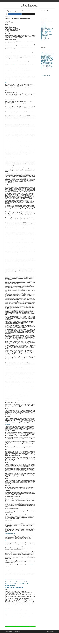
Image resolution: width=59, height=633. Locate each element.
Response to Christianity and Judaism (46, 34)
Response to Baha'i (44, 33)
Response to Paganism (44, 35)
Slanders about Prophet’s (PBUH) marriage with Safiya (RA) (14, 587)
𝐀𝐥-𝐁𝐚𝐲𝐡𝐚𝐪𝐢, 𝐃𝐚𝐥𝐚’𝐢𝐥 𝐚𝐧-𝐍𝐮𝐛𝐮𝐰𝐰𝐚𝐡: (10, 533)
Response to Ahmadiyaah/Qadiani (46, 31)
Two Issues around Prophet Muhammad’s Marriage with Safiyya (15, 579)
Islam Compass (29, 5)
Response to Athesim (44, 32)
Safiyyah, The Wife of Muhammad (10, 585)
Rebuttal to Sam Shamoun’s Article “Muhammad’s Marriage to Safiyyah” (16, 581)
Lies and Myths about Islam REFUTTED (47, 28)
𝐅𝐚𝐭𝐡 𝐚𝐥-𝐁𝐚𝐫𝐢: (7, 82)
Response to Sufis (44, 37)
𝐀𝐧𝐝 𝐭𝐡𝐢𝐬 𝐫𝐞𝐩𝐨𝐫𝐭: (7, 424)
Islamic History (43, 26)
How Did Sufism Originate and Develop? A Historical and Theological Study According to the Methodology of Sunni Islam (47, 54)
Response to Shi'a (44, 36)
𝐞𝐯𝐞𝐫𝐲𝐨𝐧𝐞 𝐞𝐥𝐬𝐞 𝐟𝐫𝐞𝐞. (30, 564)
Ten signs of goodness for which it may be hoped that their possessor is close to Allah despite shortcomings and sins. (47, 63)
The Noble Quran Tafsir (44, 40)
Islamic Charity (43, 25)
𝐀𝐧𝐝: (6, 540)
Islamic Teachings (43, 27)
